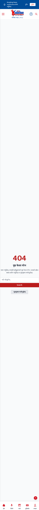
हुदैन (26, 4)
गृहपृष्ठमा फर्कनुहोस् (20, 291)
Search (19, 285)
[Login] (31, 14)
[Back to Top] (35, 498)
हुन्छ (33, 4)
